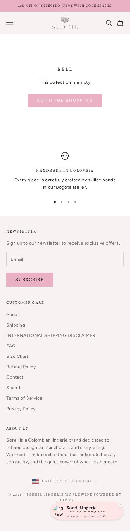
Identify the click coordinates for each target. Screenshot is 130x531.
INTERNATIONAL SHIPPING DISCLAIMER (50, 335)
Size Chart (17, 356)
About (12, 314)
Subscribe (29, 279)
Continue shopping (65, 100)
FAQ (11, 346)
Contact (15, 377)
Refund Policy (21, 366)
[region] (65, 171)
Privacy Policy (21, 409)
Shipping (15, 325)
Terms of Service (24, 398)
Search (13, 387)
